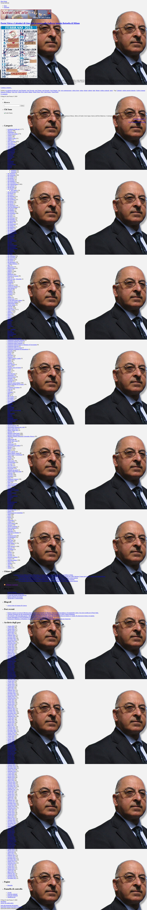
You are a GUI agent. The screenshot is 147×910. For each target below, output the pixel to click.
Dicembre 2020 (11, 730)
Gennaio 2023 (11, 692)
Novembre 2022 (11, 695)
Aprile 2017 (10, 797)
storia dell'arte (11, 546)
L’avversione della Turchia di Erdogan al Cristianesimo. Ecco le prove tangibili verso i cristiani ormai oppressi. (48, 578)
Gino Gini (14, 92)
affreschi (9, 130)
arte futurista (10, 211)
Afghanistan (10, 132)
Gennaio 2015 (11, 838)
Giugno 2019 (11, 757)
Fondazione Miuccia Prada (14, 347)
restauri (9, 511)
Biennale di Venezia (12, 276)
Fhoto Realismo (11, 334)
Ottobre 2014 (11, 843)
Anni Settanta (53, 90)
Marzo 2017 (10, 798)
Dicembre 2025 (11, 638)
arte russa (10, 253)
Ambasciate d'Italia (12, 134)
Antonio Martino (12, 592)
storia (111, 90)
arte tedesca (10, 259)
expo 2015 (10, 326)
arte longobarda (11, 224)
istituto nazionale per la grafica (15, 384)
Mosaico (9, 447)
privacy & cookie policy (7, 903)
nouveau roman (11, 467)
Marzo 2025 (10, 652)
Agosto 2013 (10, 864)
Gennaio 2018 (11, 783)
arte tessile (10, 260)
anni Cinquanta (11, 141)
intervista (9, 381)
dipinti (85, 90)
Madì (8, 412)
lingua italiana (11, 401)
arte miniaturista (11, 230)
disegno (9, 318)
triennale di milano (12, 557)
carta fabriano (11, 288)
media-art (10, 424)
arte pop (9, 242)
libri (8, 395)
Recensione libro (12, 509)
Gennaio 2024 (11, 673)
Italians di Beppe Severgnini (15, 597)
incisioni (13, 329)
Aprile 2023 (10, 687)
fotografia (10, 351)
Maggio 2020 (11, 740)
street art (9, 548)
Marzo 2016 (10, 817)
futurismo (10, 357)
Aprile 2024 (10, 669)
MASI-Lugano (11, 421)
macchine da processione (14, 410)
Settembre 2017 (11, 789)
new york (10, 465)
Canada (9, 283)
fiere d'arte (10, 335)
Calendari (119, 90)
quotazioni (10, 505)
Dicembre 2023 (11, 675)
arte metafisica (11, 227)
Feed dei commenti (12, 895)
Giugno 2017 (11, 794)
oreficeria (10, 473)
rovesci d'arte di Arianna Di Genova (17, 605)
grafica (9, 370)
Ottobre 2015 (11, 824)
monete (9, 442)
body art (9, 277)
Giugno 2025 (11, 647)
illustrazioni (10, 375)
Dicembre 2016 (11, 803)
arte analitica (10, 176)
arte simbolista (11, 256)
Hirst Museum (11, 373)
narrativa (9, 457)
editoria (9, 321)
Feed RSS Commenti (16, 907)
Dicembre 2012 (11, 876)
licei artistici (10, 398)
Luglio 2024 (10, 664)
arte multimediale (12, 233)
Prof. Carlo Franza (46, 92)
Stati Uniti (10, 540)
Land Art (9, 389)
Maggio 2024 (11, 667)
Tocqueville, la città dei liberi (15, 598)
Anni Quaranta (11, 149)
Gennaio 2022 (11, 710)
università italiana (12, 560)
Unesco (9, 558)
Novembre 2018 (11, 768)
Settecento (10, 531)
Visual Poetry (55, 92)
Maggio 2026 (11, 630)
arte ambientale (11, 175)
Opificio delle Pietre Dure (14, 471)
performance (10, 480)
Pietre (9, 482)
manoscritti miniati (12, 419)
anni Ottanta (38, 90)
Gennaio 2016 (11, 820)
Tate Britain (10, 549)
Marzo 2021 (10, 725)
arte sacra (10, 254)
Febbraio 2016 (11, 818)
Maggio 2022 (11, 704)
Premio (9, 499)
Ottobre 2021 (11, 714)
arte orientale (10, 239)
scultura (9, 522)
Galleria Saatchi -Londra (14, 358)
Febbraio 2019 (11, 763)
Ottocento (10, 474)
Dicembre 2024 (11, 656)
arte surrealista (11, 257)
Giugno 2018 (11, 776)
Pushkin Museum (12, 502)
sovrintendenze (11, 537)
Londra (9, 406)
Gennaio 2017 (11, 802)
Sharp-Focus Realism (13, 532)
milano (30, 92)
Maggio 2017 (11, 795)
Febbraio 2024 (11, 672)
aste (8, 265)
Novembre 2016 (11, 805)
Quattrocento (10, 503)
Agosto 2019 (10, 754)
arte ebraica (10, 193)
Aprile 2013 (10, 870)
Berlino (9, 273)
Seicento (9, 525)
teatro (8, 551)
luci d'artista (10, 407)
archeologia (10, 161)
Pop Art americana (12, 496)
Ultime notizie (12, 585)
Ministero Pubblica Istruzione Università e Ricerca (20, 436)
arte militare (10, 228)
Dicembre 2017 (11, 785)
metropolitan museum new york (15, 427)
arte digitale (10, 189)
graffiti (9, 369)
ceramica (9, 294)
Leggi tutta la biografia (139, 119)
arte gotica (10, 215)
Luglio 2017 (10, 792)
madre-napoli (11, 413)
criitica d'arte (75, 90)
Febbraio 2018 (11, 782)
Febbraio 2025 (11, 653)
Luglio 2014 (10, 847)
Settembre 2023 (11, 679)
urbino (9, 561)
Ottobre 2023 (11, 678)
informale (10, 378)
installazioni (10, 380)
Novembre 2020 (11, 731)
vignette (9, 567)
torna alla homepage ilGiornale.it (9, 905)
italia (94, 90)
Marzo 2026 (10, 633)
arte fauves (10, 204)
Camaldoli (10, 282)
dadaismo (10, 312)
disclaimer (3, 901)
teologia (9, 552)
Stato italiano (10, 543)
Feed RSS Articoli (5, 907)
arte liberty (10, 222)
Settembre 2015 (11, 826)
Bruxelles (10, 280)
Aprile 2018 (10, 779)
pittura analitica (11, 485)
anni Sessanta (45, 90)
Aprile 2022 (10, 705)
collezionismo (11, 303)
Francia (9, 352)
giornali (9, 366)
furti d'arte (10, 355)
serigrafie (9, 529)
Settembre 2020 (11, 734)
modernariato (11, 439)
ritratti (9, 514)
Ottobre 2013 (11, 861)
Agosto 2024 (10, 662)
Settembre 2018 (11, 771)
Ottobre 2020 (11, 733)
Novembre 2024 (11, 658)
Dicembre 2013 (11, 858)
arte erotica (10, 198)
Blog (5, 6)
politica (9, 491)
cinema (9, 297)
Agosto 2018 (10, 773)
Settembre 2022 (11, 698)
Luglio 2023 (10, 682)
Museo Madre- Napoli (13, 453)
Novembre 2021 (11, 713)
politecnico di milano (13, 490)
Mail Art (9, 415)
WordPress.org (11, 897)
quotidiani (10, 506)
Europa (9, 323)
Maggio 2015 (11, 832)
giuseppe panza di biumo (14, 367)
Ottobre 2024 (11, 659)
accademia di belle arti (12, 90)
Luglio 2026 (10, 627)
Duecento (10, 320)
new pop (9, 464)
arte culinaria (10, 185)
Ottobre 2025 (11, 641)
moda (8, 438)
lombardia (10, 404)
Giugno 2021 (11, 721)
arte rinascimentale (12, 248)
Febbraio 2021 (11, 727)
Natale (9, 459)
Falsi (8, 328)
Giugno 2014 (11, 849)
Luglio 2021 (10, 719)
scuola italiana (11, 523)
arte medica (10, 225)
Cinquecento (10, 299)
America (9, 135)
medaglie (9, 422)
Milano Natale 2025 (12, 430)
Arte (59, 90)
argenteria (13, 170)
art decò (9, 167)
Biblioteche (10, 274)
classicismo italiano (12, 302)
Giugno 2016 (11, 812)
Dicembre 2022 (11, 693)
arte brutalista (11, 181)
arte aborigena (11, 173)
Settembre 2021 (11, 716)
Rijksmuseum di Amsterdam (15, 512)
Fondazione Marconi (13, 346)
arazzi (9, 160)
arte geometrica (11, 213)
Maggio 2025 (11, 649)
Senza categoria (11, 528)
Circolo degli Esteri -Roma (14, 300)
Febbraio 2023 (11, 690)
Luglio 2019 (10, 756)
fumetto (9, 354)
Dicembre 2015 (11, 821)
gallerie (90, 90)
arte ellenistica (11, 196)
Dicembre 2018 (11, 766)
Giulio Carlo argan (23, 92)
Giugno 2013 (11, 867)
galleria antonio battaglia (129, 90)
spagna (9, 538)
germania (9, 363)
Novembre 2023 (11, 676)
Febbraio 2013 (11, 873)
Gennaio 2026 (11, 637)
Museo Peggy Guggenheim (14, 454)
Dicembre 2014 (11, 840)
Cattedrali (10, 292)
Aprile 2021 (10, 724)
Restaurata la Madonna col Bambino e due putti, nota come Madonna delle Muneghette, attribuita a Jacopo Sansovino (39, 619)
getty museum (11, 364)
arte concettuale (11, 182)
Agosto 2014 (10, 846)
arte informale (11, 218)
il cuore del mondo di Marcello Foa (16, 595)
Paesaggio (10, 476)
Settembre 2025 (11, 643)
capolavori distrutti (12, 286)
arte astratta (10, 178)
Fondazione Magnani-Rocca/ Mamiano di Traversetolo (22, 344)
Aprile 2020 (10, 742)
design (9, 314)
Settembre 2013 (11, 863)
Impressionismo (11, 376)
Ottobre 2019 (11, 751)
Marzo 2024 (10, 670)
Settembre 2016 (11, 808)
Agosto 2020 (10, 736)
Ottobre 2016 (11, 806)
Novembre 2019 (11, 750)
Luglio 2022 (10, 701)
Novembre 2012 (11, 878)
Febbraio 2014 (11, 855)
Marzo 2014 (10, 853)
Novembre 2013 (11, 860)
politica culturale (104, 90)
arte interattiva (11, 219)
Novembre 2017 (11, 786)
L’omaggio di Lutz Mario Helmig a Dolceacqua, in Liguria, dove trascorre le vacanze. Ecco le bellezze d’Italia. (43, 575)
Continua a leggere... (6, 87)
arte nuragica (10, 234)
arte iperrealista (11, 221)
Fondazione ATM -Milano (14, 338)
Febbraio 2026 (11, 635)
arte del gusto (11, 187)
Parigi (9, 477)
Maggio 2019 (11, 759)
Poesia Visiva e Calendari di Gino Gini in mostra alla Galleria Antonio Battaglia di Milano (40, 23)
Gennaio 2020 (11, 747)
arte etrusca (10, 201)
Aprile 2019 (10, 760)
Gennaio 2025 (11, 655)
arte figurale (10, 208)
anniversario (10, 156)
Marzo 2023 (10, 688)
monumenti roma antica (13, 445)
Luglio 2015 (10, 829)
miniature (10, 432)
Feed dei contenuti (12, 894)
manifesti (9, 416)
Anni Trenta (10, 153)
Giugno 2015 (11, 831)
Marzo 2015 (10, 835)
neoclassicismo (11, 462)
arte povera (10, 244)
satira (8, 519)
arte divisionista (11, 192)
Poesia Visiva (36, 92)
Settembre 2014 (11, 844)
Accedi (9, 892)
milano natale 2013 (12, 428)
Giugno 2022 (11, 702)
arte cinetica (14, 190)
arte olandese (10, 236)
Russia (9, 517)
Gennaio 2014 (11, 857)
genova (9, 361)
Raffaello (9, 508)
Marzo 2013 (10, 872)
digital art (10, 315)
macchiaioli (10, 409)
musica (9, 456)
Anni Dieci (10, 143)
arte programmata (12, 245)
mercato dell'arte (11, 425)
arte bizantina (11, 179)
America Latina (11, 138)
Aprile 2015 (10, 834)
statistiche (10, 542)
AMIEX (9, 140)
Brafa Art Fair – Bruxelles (14, 279)
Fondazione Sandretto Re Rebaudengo (17, 349)
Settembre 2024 (11, 661)
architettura (10, 163)
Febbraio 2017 (11, 800)
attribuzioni (10, 266)
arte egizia (10, 195)
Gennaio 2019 (11, 765)
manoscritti (10, 418)
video (8, 566)
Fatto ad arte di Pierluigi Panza (15, 593)
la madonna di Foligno (13, 387)
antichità (9, 158)
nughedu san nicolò (12, 470)
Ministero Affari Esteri (13, 433)
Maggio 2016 (11, 814)
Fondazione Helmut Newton (15, 341)
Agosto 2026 (10, 626)
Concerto (9, 306)
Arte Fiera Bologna (12, 207)
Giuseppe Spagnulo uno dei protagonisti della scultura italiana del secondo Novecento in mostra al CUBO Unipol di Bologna (41, 614)
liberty (9, 393)
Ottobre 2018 (11, 769)
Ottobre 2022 (11, 696)
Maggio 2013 (11, 869)
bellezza (9, 271)
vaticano (9, 563)
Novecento (10, 468)
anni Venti (10, 155)
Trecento (9, 555)
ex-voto (9, 325)
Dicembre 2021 (11, 711)
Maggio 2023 (11, 685)
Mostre (98, 90)
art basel (9, 166)
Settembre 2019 (11, 753)
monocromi (10, 444)
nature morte (10, 461)
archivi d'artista (11, 164)
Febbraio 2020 (11, 745)
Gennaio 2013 (11, 875)
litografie (9, 402)
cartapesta (10, 289)
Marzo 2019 (10, 762)
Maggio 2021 (11, 722)
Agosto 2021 (10, 717)
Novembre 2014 (11, 841)
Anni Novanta (30, 90)
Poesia (9, 487)
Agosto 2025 (10, 644)
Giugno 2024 (11, 666)
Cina (8, 296)
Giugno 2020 (11, 739)
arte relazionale (11, 247)
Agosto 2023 (10, 681)
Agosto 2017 (10, 791)
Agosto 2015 (10, 828)
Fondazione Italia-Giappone (14, 343)
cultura (81, 90)
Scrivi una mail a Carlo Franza (137, 122)
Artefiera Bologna (12, 263)
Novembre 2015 (11, 823)
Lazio (9, 390)
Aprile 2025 (10, 650)
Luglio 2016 (10, 811)
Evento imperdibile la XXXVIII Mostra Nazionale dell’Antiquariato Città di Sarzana (30, 617)
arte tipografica (11, 262)
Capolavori (10, 285)
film (8, 337)
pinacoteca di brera (12, 483)
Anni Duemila (22, 90)
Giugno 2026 (11, 629)
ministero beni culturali (13, 435)
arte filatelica (10, 210)
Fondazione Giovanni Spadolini (16, 340)
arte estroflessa (11, 199)
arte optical (10, 237)
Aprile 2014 (10, 852)
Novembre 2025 (11, 640)
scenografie (10, 520)
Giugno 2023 (11, 684)
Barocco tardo (11, 268)
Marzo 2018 (10, 780)
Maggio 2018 (11, 777)
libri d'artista (10, 396)
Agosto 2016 (10, 809)
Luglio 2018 (10, 774)
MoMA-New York (12, 441)
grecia (9, 372)
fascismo (9, 331)
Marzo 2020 (10, 743)
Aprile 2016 (10, 815)
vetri (8, 564)
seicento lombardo (12, 526)
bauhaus (9, 270)
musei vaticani (11, 451)
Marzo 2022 (10, 707)
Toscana (9, 554)
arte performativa (12, 241)
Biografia (6, 7)
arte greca (10, 216)
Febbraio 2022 (11, 708)
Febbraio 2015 (11, 837)
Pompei (9, 494)
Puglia (9, 500)
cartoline (9, 291)
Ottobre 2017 (11, 788)
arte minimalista (11, 231)
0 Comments (4, 94)
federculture (10, 332)
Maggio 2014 (11, 850)
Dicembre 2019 (11, 748)
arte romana (10, 250)
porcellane (10, 497)
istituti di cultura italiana (13, 383)
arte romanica (11, 251)
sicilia (9, 534)
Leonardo (10, 392)
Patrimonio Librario (12, 479)
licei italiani (10, 399)
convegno (10, 308)
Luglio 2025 (10, 646)
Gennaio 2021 (11, 728)
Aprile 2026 (10, 632)
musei (9, 450)
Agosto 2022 (10, 699)
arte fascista (10, 202)
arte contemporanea (66, 90)
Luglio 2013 (10, 866)
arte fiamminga (11, 205)
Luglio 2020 (10, 737)
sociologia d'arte (11, 535)
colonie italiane (11, 305)
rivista (9, 516)
